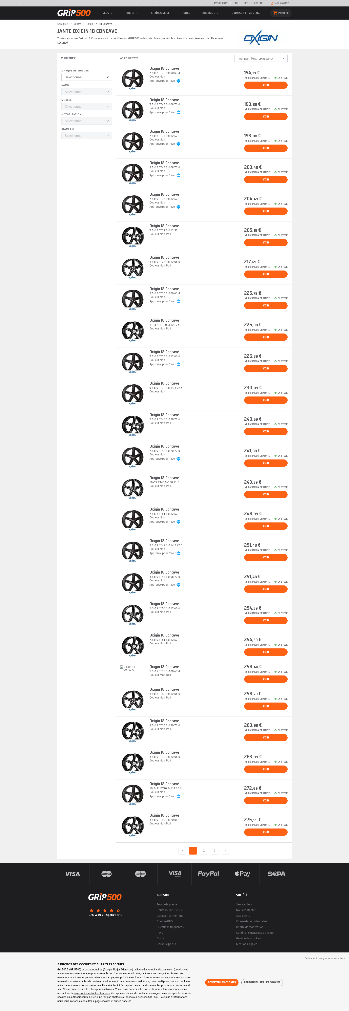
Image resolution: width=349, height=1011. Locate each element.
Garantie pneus (166, 944)
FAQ (236, 3)
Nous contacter (245, 910)
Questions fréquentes (170, 927)
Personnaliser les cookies (262, 982)
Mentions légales (246, 944)
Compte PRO (165, 921)
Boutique (208, 13)
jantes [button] (130, 13)
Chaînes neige (160, 13)
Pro (246, 3)
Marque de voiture (75, 70)
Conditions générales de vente (254, 932)
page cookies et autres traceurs (92, 993)
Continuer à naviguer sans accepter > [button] (325, 958)
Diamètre (68, 129)
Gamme (66, 85)
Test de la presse (167, 904)
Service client (244, 904)
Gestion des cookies (248, 938)
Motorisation (71, 114)
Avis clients (220, 3)
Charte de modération (249, 927)
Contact (259, 3)
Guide (160, 938)
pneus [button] (105, 13)
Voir (266, 85)
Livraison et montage (245, 13)
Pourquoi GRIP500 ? (169, 910)
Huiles (186, 13)
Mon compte (281, 3)
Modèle (66, 100)
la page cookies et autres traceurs (112, 1001)
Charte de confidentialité (251, 921)
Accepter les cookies (222, 982)
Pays (160, 932)
